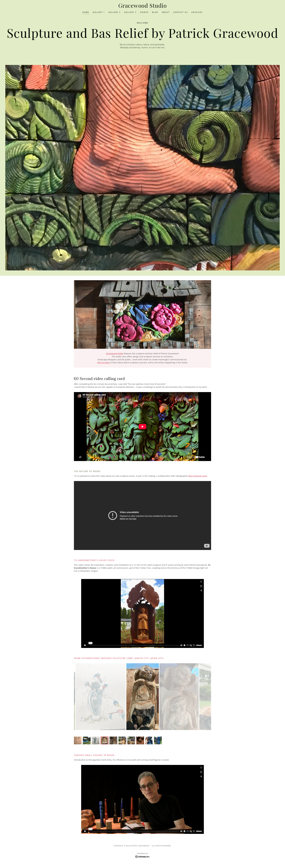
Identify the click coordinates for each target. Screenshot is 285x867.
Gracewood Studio (114, 353)
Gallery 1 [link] (99, 12)
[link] (142, 7)
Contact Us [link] (180, 12)
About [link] (166, 12)
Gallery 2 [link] (114, 12)
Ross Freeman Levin (197, 476)
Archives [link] (197, 12)
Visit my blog (103, 362)
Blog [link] (155, 12)
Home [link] (85, 12)
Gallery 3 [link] (130, 12)
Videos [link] (144, 12)
